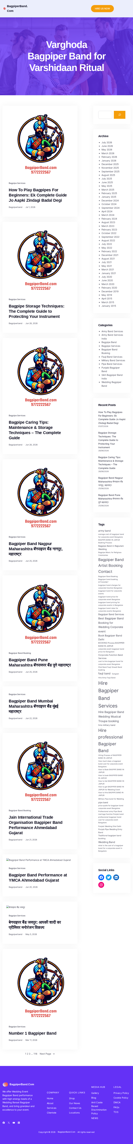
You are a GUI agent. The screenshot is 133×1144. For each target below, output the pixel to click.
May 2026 (107, 149)
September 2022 (110, 236)
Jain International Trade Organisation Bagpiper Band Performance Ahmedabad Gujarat (35, 825)
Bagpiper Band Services (111, 614)
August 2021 (108, 258)
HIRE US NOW (102, 8)
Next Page (47, 1053)
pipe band (103, 802)
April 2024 (107, 211)
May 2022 (107, 247)
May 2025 (107, 186)
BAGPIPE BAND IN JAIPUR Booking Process (109, 541)
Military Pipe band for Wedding (111, 799)
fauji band (104, 673)
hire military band (106, 725)
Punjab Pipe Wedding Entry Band (110, 831)
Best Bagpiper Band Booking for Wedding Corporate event (111, 625)
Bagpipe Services (17, 183)
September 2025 (111, 171)
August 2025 (108, 175)
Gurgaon (115, 674)
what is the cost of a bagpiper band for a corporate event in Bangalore (110, 848)
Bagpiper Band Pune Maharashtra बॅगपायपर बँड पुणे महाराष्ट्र (40, 662)
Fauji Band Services (112, 356)
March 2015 (108, 302)
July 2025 (107, 178)
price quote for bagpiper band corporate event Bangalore (110, 807)
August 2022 (108, 240)
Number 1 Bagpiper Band (32, 1033)
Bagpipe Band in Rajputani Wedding (111, 547)
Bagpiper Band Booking (20, 653)
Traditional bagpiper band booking (109, 837)
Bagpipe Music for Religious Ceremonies (109, 553)
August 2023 (108, 222)
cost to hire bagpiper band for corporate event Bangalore (110, 662)
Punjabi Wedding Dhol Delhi (109, 826)
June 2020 (107, 280)
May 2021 (107, 265)
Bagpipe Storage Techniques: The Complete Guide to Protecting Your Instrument (36, 311)
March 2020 (108, 284)
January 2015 (109, 305)
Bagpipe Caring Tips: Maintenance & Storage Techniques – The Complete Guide (35, 430)
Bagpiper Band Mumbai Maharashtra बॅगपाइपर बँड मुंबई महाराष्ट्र (33, 706)
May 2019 (107, 295)
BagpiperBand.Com (22, 1084)
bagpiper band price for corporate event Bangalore (109, 598)
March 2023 (108, 226)
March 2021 (108, 269)
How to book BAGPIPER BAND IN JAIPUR (110, 776)
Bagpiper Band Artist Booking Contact (111, 565)
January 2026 (109, 160)
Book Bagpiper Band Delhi (110, 637)
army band (104, 530)
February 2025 (109, 193)
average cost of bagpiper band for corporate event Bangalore (111, 535)
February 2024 (109, 218)
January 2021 (109, 273)
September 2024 (111, 207)
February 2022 (109, 251)
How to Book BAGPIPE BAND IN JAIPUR (111, 771)
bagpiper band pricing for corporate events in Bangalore (110, 603)
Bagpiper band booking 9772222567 (108, 580)
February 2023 (109, 229)
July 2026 (107, 142)
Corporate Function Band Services (110, 656)
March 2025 (108, 189)
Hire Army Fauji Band (106, 678)
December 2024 (110, 200)
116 (35, 1053)
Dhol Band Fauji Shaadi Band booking (110, 668)
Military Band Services (113, 360)
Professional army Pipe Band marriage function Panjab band (111, 812)
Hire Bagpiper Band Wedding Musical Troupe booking (111, 716)
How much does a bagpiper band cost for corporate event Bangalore (110, 764)
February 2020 (109, 287)
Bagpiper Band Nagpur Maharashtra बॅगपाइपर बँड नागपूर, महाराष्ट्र (35, 548)
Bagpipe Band (109, 342)
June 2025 (107, 182)
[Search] (119, 115)
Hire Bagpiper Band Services (108, 694)
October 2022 (109, 233)
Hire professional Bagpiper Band (110, 740)
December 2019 (110, 291)
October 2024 (109, 204)
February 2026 (109, 156)
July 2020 (107, 276)
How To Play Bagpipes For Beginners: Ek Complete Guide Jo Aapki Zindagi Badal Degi (38, 195)
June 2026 (107, 146)
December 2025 (110, 164)
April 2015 (107, 298)
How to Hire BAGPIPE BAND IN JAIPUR (110, 794)
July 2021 (107, 262)
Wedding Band (106, 842)
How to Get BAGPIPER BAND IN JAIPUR (111, 782)
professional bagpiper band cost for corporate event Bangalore (109, 820)
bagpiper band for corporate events (110, 592)
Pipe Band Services (112, 364)
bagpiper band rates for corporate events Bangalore (109, 609)
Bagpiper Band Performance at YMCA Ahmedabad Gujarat (38, 877)
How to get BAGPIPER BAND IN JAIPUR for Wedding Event (111, 788)
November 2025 (110, 167)
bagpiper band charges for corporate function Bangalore (110, 586)
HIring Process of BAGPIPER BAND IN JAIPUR (109, 756)
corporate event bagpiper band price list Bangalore (111, 650)
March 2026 (108, 153)
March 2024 (108, 215)
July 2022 (107, 244)
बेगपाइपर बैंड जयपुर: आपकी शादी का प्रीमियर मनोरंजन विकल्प (35, 925)
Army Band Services (112, 331)
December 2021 (110, 255)
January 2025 (109, 196)
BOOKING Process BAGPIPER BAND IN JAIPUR (111, 644)
